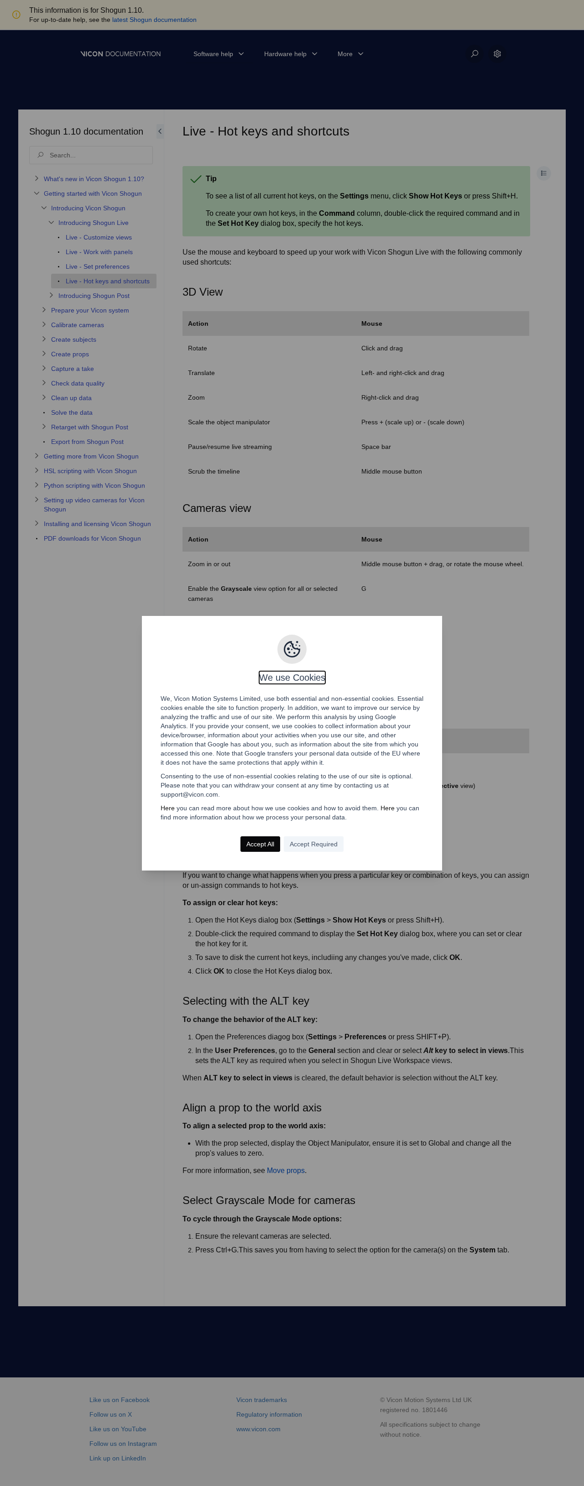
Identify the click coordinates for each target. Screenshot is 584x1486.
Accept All (260, 844)
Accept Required (314, 844)
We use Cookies (292, 678)
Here (168, 808)
